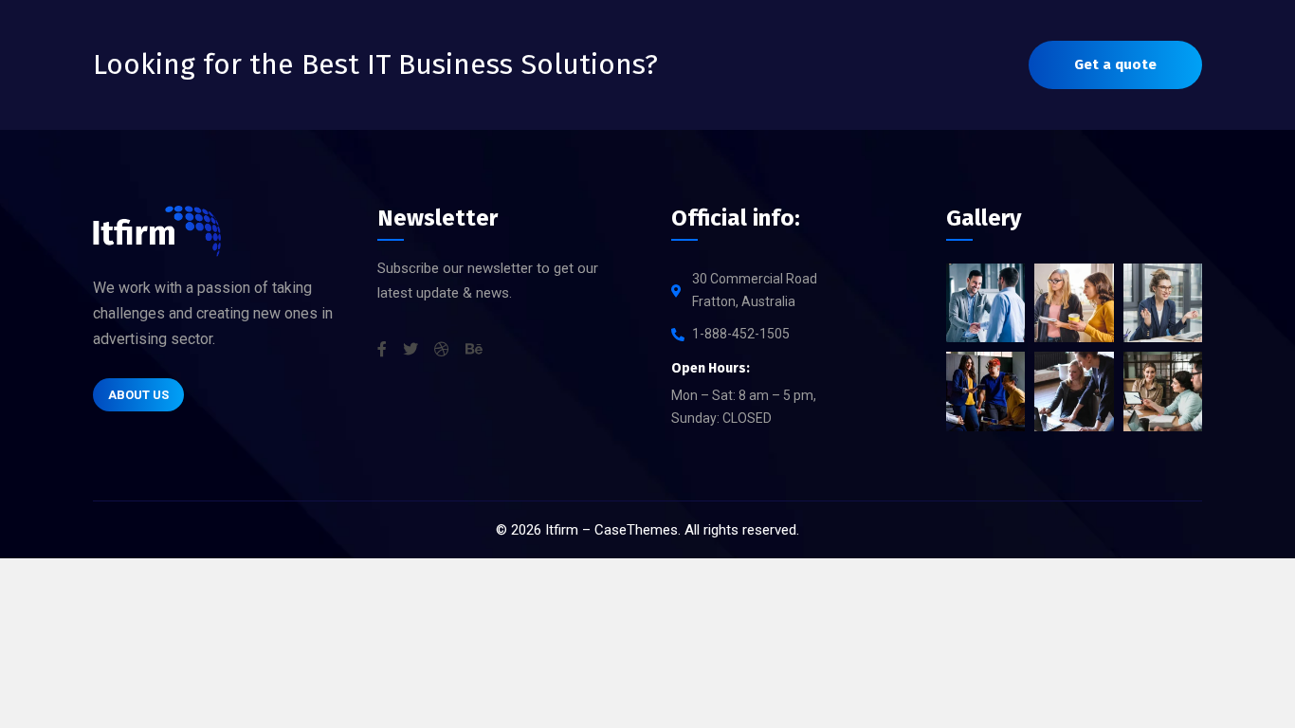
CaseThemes (636, 529)
